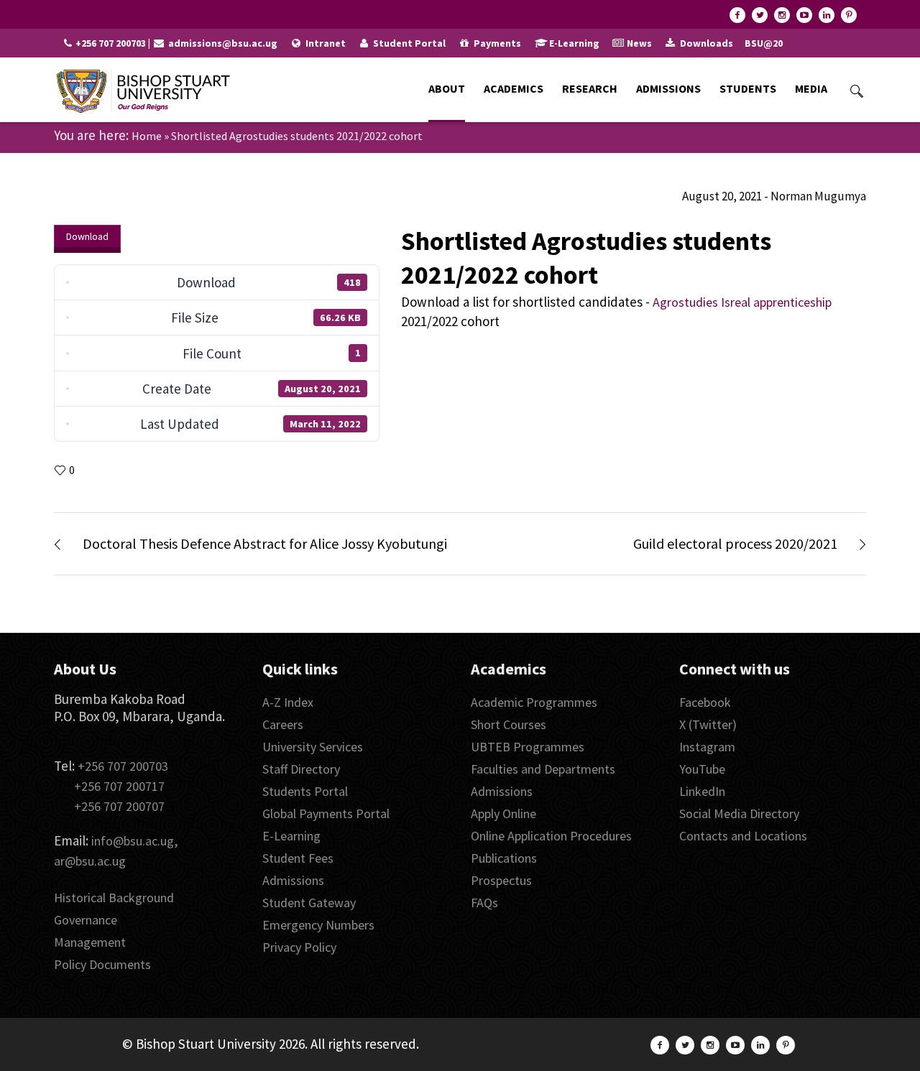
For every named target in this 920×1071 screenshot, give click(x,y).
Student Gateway (309, 902)
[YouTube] (804, 15)
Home (147, 136)
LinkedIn (702, 791)
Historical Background (114, 897)
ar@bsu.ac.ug (90, 861)
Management (90, 942)
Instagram (707, 746)
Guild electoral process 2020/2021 (735, 543)
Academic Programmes (534, 702)
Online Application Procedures (551, 835)
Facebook (705, 702)
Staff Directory (301, 769)
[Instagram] (782, 15)
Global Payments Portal (326, 813)
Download (87, 236)
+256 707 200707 (119, 806)
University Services (312, 746)
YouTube (702, 769)
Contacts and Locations (743, 835)
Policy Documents (102, 964)
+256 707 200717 (119, 786)
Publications (504, 858)
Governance (85, 920)
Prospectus (501, 880)
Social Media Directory (739, 813)
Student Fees (298, 858)
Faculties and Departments (543, 769)
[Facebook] (737, 15)
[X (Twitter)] (760, 15)
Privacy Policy (299, 947)
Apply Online (503, 813)
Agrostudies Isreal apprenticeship (742, 302)
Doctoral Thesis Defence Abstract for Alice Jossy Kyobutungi (265, 543)
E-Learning (291, 835)
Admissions (293, 880)
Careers (282, 724)
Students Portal (305, 791)
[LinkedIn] (826, 15)
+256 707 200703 (123, 766)
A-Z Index (287, 702)
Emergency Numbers (318, 925)
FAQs (484, 902)
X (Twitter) (708, 724)
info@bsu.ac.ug (132, 841)
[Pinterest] (849, 15)
